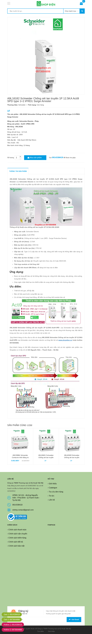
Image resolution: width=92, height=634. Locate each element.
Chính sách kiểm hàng (17, 538)
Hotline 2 (13, 630)
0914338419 (57, 157)
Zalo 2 (12, 619)
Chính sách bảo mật (16, 546)
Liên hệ (52, 500)
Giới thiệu (53, 484)
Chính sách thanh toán (17, 530)
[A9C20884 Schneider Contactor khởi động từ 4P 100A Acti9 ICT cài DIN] (20, 441)
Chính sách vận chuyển (17, 534)
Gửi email (75, 619)
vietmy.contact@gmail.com (23, 510)
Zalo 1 (12, 614)
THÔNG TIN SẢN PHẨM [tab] (18, 171)
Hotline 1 (13, 625)
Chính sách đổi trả (15, 542)
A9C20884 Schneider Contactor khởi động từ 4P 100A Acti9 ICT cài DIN (20, 457)
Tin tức (51, 496)
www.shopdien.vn (65, 340)
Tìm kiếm (40, 631)
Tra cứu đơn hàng (56, 492)
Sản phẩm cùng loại (19, 425)
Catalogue (53, 488)
